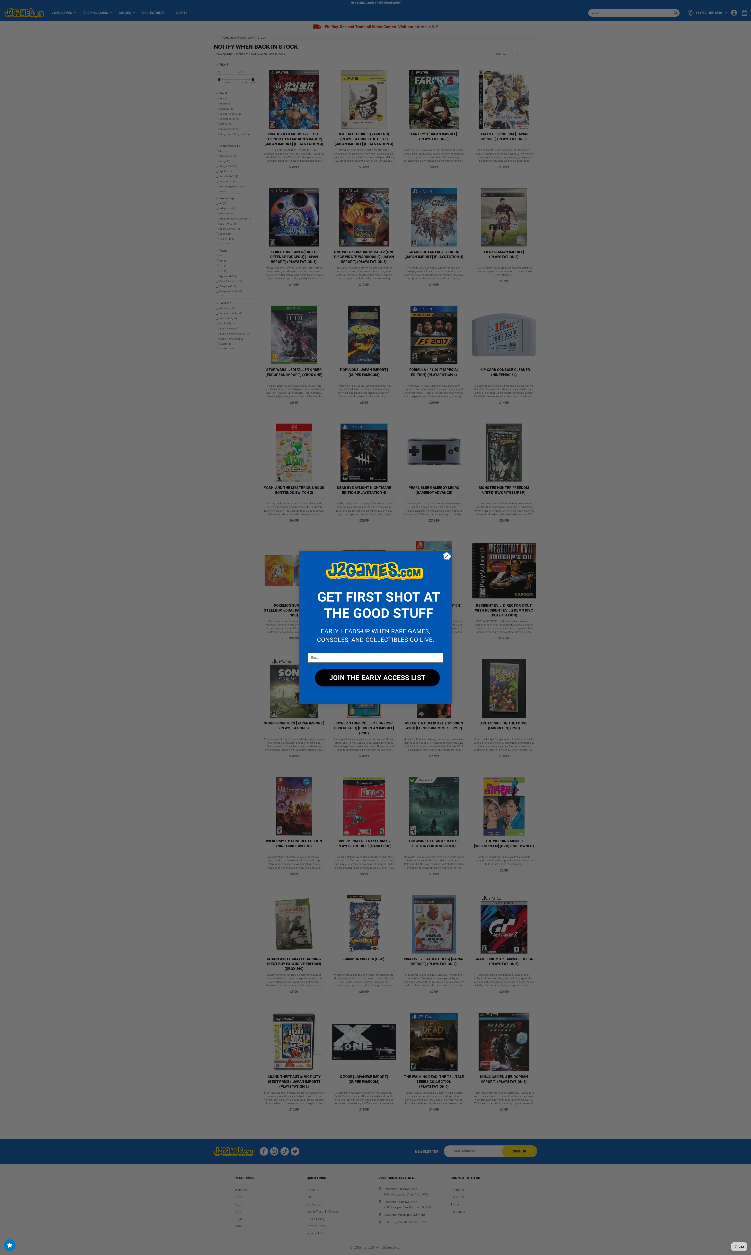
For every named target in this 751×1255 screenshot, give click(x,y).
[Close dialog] (446, 556)
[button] (375, 602)
